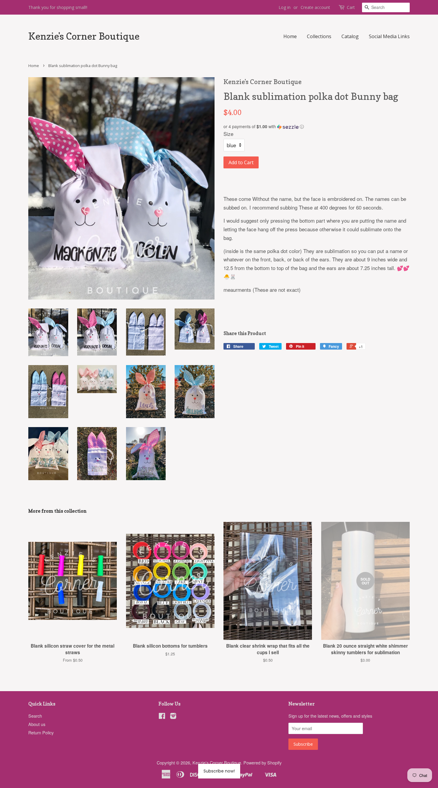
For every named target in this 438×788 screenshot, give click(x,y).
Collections (319, 36)
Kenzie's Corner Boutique (83, 36)
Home (290, 36)
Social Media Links (389, 36)
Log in (285, 7)
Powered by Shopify (262, 762)
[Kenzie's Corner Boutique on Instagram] (173, 716)
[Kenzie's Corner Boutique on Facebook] (162, 716)
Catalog (350, 36)
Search (35, 716)
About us (36, 724)
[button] (316, 126)
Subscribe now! (219, 771)
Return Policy (41, 732)
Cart (351, 7)
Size (228, 133)
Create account (315, 7)
